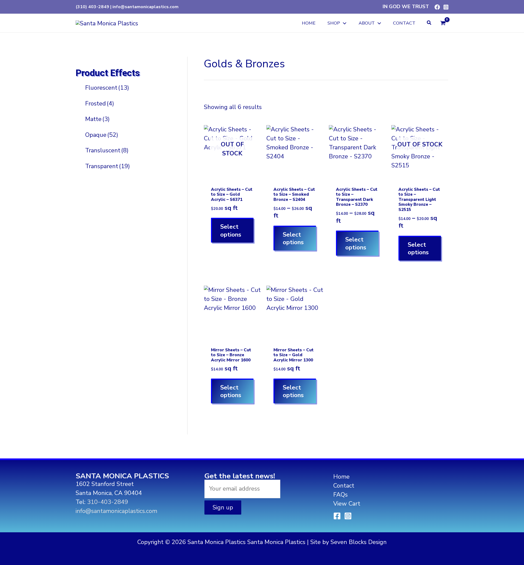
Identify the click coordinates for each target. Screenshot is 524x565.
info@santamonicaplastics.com (145, 7)
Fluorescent (107, 88)
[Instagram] (446, 7)
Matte (97, 119)
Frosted (99, 103)
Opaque (101, 135)
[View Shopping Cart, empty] (443, 23)
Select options (230, 231)
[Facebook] (437, 7)
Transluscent (107, 150)
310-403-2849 (107, 502)
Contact (343, 486)
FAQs (340, 495)
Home (341, 477)
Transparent (107, 166)
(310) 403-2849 (92, 7)
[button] (343, 23)
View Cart (346, 504)
